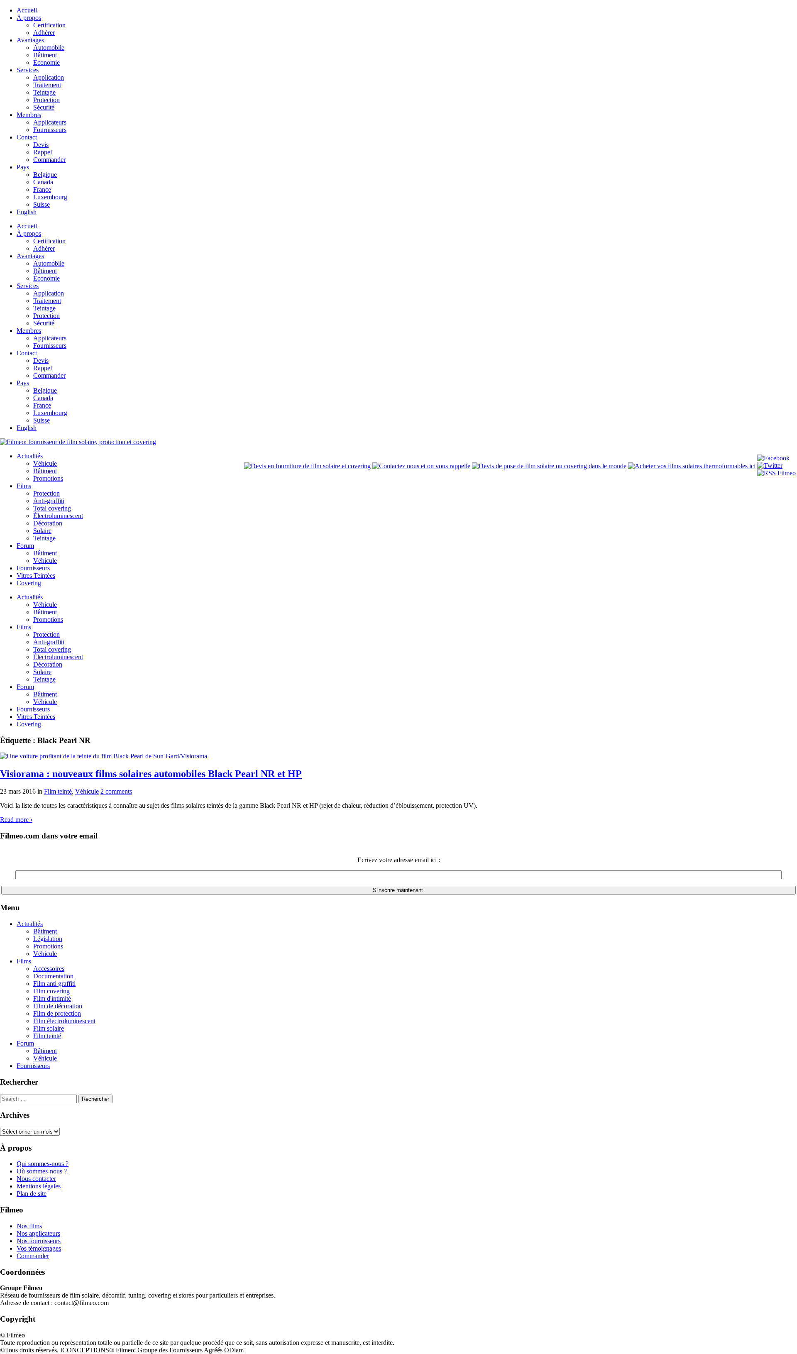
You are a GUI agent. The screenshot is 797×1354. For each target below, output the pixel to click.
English (27, 211)
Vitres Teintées (36, 575)
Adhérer (44, 32)
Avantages (30, 40)
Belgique (45, 174)
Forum (25, 545)
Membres (29, 114)
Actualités (30, 455)
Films (24, 485)
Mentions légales (39, 1186)
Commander (49, 159)
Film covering (51, 991)
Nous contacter (36, 1178)
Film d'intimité (52, 998)
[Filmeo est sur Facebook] (773, 458)
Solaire (42, 530)
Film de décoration (57, 1005)
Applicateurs (49, 122)
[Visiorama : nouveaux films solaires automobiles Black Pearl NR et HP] (103, 756)
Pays (23, 167)
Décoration (47, 523)
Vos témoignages (39, 1248)
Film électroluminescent (64, 1020)
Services (28, 69)
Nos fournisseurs (39, 1240)
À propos (29, 17)
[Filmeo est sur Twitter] (769, 465)
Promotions (48, 478)
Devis (41, 144)
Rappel (42, 152)
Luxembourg (50, 196)
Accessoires (48, 968)
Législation (47, 938)
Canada (43, 182)
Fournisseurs (49, 129)
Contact (27, 137)
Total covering (52, 508)
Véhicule (45, 463)
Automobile (48, 47)
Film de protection (57, 1013)
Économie (46, 62)
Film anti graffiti (54, 983)
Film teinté (58, 791)
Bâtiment (45, 55)
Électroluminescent (58, 515)
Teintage (44, 92)
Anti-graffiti (48, 500)
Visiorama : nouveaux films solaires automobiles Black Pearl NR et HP (151, 773)
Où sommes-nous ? (42, 1171)
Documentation (53, 976)
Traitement (47, 84)
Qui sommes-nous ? (42, 1163)
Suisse (41, 204)
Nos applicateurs (38, 1233)
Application (48, 77)
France (42, 189)
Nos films (29, 1225)
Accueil (27, 10)
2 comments (116, 791)
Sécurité (43, 107)
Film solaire (48, 1028)
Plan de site (31, 1193)
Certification (49, 25)
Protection (46, 99)
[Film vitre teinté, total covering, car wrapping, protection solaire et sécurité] (78, 441)
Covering (29, 583)
